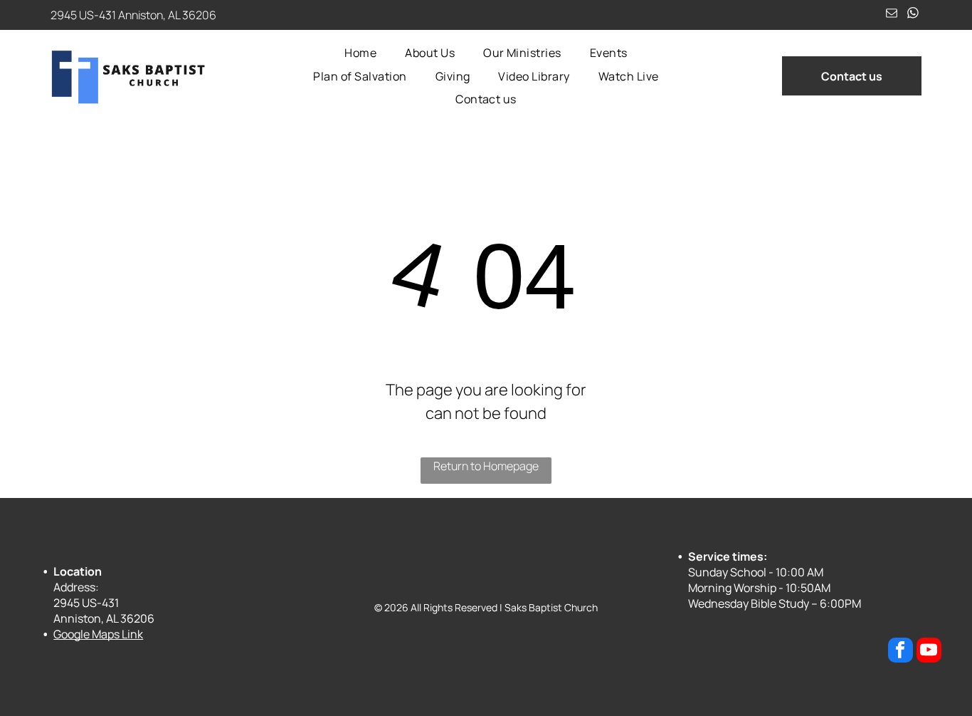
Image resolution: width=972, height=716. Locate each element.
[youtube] (928, 652)
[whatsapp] (912, 15)
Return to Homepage (486, 466)
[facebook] (900, 652)
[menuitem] (360, 52)
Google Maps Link (98, 634)
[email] (891, 15)
